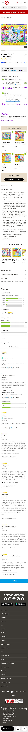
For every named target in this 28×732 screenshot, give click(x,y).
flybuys (3, 621)
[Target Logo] (7, 3)
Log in (11, 120)
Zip (2, 625)
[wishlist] (21, 3)
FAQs (2, 659)
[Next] (25, 254)
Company (3, 636)
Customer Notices (5, 644)
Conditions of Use (7, 716)
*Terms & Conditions (7, 720)
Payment (3, 670)
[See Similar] (9, 249)
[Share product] (24, 728)
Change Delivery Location (13, 101)
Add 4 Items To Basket (14, 179)
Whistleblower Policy (7, 718)
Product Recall (5, 648)
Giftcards (3, 617)
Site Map (5, 722)
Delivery (3, 674)
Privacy (14, 716)
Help (2, 651)
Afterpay (3, 629)
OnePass (3, 632)
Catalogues (4, 610)
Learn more (4, 120)
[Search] (3, 7)
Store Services (5, 686)
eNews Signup (5, 613)
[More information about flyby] (21, 63)
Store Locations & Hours (7, 663)
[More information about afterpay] (8, 70)
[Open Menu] (3, 3)
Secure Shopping (5, 682)
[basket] (25, 3)
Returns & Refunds (6, 678)
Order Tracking (5, 655)
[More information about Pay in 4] (16, 70)
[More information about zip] (23, 70)
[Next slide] (26, 35)
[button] (7, 728)
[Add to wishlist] (18, 728)
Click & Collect (5, 667)
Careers (3, 640)
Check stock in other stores (13, 85)
